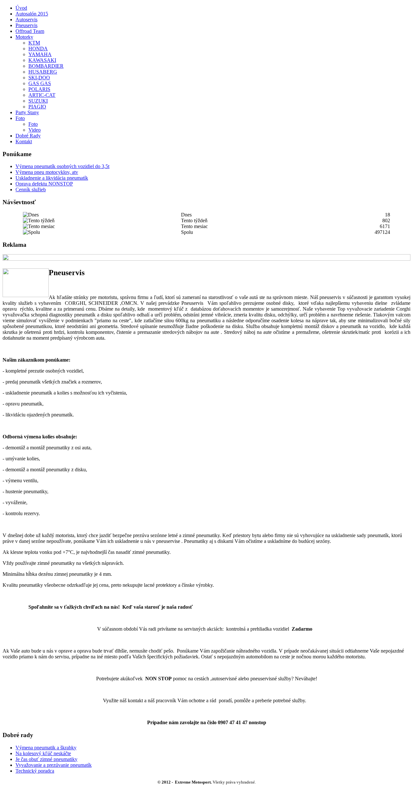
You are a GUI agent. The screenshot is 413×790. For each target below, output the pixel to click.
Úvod (21, 8)
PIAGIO (37, 106)
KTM (34, 42)
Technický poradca (34, 771)
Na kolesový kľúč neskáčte (43, 753)
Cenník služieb (30, 189)
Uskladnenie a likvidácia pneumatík (51, 178)
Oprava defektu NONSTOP (44, 183)
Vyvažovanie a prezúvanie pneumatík (53, 765)
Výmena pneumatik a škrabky (45, 747)
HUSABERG (42, 72)
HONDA (38, 48)
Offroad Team (29, 31)
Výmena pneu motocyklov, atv (46, 172)
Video (34, 130)
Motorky (24, 37)
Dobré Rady (28, 135)
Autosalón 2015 (31, 13)
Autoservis (26, 19)
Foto (20, 118)
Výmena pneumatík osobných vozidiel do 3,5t (62, 166)
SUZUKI (38, 101)
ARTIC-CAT (41, 95)
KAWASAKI (42, 60)
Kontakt (23, 141)
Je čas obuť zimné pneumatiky (46, 759)
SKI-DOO (39, 77)
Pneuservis (26, 25)
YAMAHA (40, 54)
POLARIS (39, 89)
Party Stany (27, 112)
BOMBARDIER (46, 66)
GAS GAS (39, 83)
